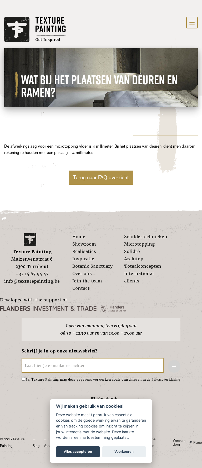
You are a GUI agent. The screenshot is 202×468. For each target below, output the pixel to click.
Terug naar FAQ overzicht (101, 177)
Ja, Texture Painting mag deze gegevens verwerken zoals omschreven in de (103, 379)
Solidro (132, 251)
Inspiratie (83, 259)
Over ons (82, 273)
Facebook (107, 398)
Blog (36, 446)
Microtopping (139, 244)
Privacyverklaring (166, 379)
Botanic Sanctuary (92, 266)
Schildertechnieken (145, 237)
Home (78, 237)
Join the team (87, 281)
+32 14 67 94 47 (32, 274)
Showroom (84, 244)
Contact (80, 288)
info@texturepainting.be (32, 281)
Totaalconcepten (142, 266)
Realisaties (84, 251)
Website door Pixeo (187, 443)
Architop (133, 259)
